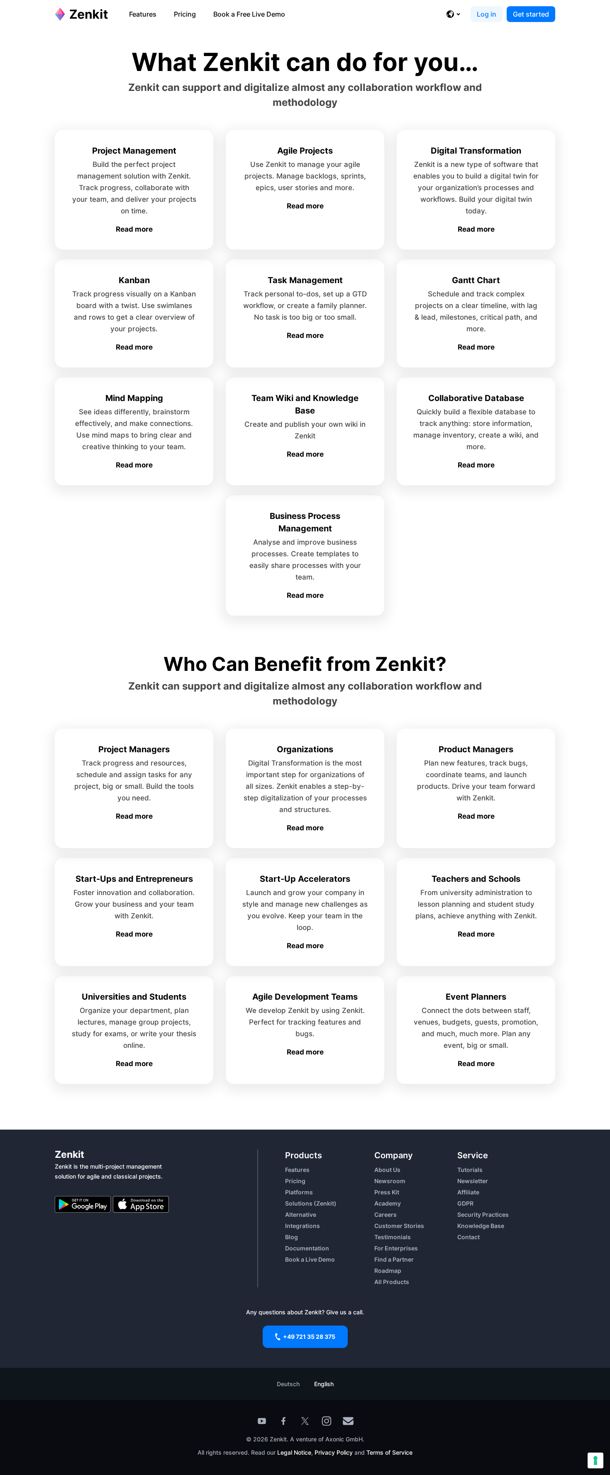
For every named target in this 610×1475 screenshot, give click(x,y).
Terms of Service (389, 1452)
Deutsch (288, 1383)
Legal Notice (294, 1452)
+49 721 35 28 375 (309, 1336)
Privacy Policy (333, 1452)
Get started (531, 14)
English (324, 1383)
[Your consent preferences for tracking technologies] (595, 1460)
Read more (134, 229)
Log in (486, 14)
